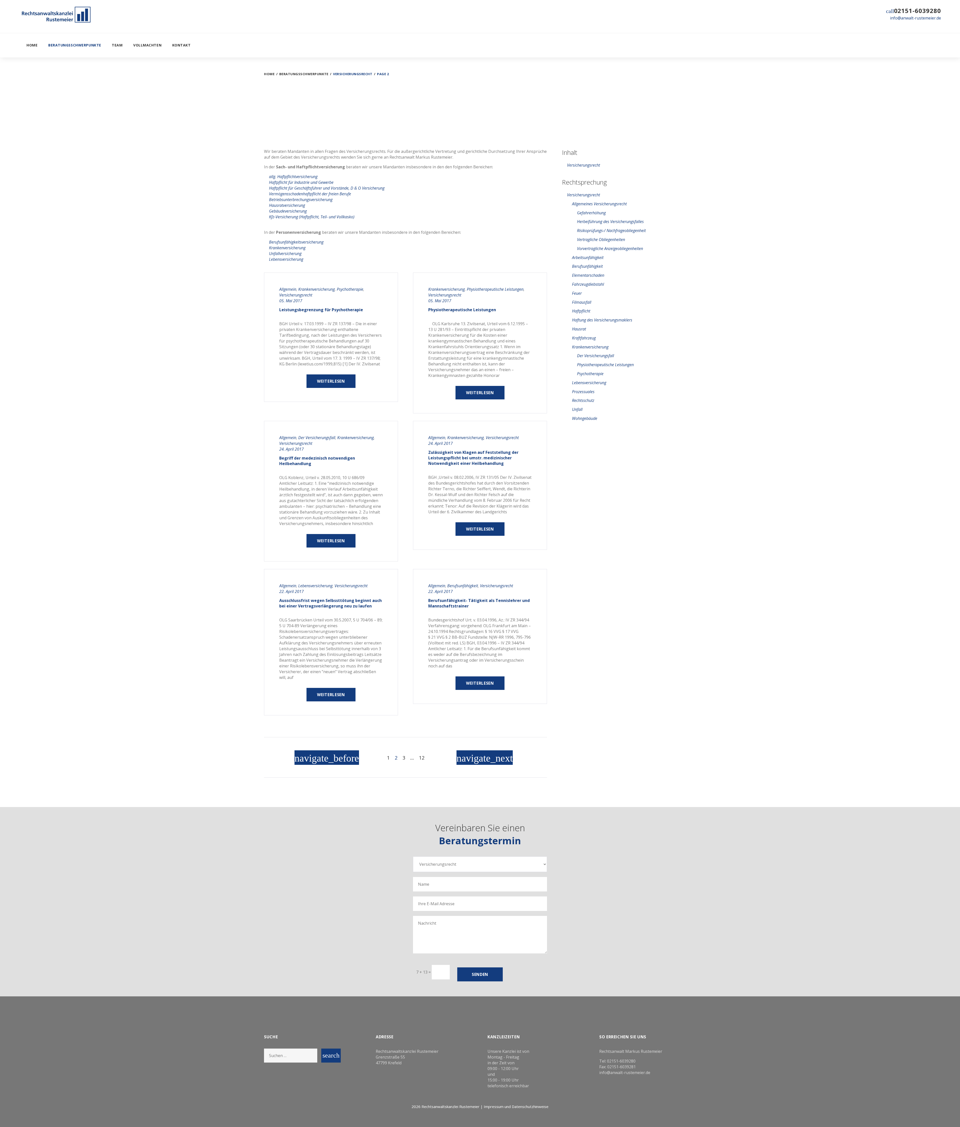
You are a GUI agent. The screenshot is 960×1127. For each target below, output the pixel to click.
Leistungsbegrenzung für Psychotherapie (321, 309)
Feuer (577, 293)
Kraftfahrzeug (584, 338)
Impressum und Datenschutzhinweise (516, 1106)
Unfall (577, 409)
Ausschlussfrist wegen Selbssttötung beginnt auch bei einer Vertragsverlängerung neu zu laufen (330, 603)
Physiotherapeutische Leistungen (495, 289)
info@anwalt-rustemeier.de (915, 18)
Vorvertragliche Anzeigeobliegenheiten (610, 248)
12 (421, 757)
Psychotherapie (350, 289)
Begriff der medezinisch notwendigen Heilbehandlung (317, 460)
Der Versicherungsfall (316, 437)
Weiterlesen (331, 381)
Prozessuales (583, 391)
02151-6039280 (917, 10)
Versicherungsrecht (295, 295)
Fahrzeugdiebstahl (588, 284)
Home (32, 45)
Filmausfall (581, 302)
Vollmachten (147, 45)
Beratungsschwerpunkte (74, 45)
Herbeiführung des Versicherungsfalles (610, 221)
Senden (480, 974)
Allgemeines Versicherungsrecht (599, 204)
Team (117, 45)
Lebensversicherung (315, 585)
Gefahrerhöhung (591, 213)
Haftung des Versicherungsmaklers (602, 320)
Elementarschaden (588, 275)
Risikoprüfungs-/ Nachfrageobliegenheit (611, 230)
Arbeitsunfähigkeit (588, 257)
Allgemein (287, 289)
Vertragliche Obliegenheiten (601, 239)
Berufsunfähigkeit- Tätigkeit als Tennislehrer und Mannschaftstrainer (479, 603)
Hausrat (579, 329)
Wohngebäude (584, 418)
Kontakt (181, 45)
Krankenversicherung (316, 289)
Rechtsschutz (583, 400)
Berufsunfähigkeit (462, 585)
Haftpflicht (581, 311)
